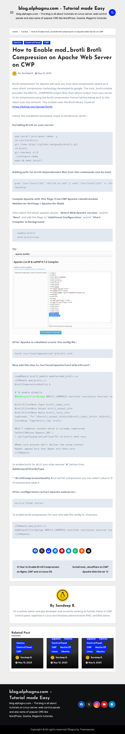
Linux (55, 651)
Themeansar (87, 729)
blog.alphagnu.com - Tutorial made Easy (61, 8)
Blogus (72, 729)
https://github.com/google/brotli (32, 106)
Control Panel (33, 42)
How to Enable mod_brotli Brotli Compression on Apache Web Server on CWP (62, 57)
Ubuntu (65, 651)
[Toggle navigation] (11, 12)
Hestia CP (65, 647)
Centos (18, 42)
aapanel (56, 639)
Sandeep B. (28, 73)
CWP (46, 42)
